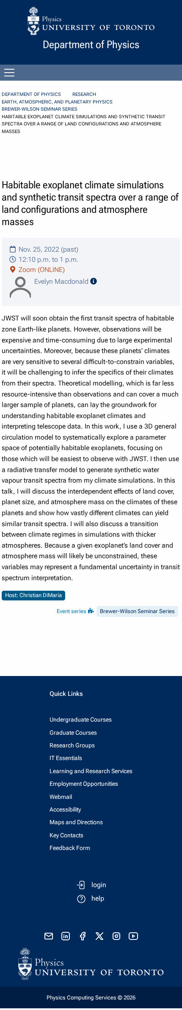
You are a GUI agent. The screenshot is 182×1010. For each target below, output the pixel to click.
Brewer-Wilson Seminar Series (39, 109)
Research (84, 94)
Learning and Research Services (91, 771)
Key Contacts (66, 835)
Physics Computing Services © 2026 (91, 997)
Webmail (61, 796)
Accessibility (65, 809)
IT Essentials (66, 758)
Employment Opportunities (84, 783)
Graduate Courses (73, 732)
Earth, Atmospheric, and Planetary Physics (57, 102)
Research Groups (72, 745)
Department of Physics (31, 94)
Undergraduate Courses (81, 719)
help (97, 898)
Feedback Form (70, 847)
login (98, 885)
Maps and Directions (76, 822)
